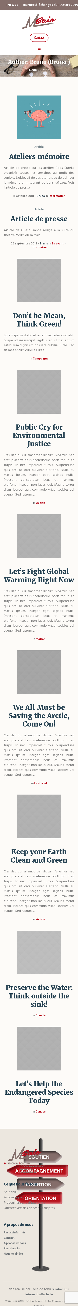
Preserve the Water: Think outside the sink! (39, 996)
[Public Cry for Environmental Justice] (39, 392)
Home (33, 70)
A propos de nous (15, 1243)
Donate (41, 1015)
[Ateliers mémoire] (39, 117)
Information (56, 196)
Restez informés (14, 1232)
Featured (40, 783)
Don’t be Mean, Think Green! (39, 320)
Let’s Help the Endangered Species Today (39, 1092)
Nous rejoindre (13, 1253)
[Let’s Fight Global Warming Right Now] (39, 536)
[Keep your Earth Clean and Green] (39, 816)
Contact (9, 1237)
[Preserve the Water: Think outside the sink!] (39, 952)
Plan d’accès (12, 1248)
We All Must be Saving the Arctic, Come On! (39, 715)
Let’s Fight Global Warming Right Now (39, 575)
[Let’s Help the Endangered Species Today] (39, 1048)
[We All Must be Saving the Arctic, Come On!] (39, 672)
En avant (58, 243)
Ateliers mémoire (39, 156)
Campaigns (40, 358)
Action (40, 503)
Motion (40, 639)
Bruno (41, 196)
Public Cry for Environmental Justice (39, 435)
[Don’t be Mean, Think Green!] (39, 280)
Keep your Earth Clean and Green (39, 856)
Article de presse (39, 219)
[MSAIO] (39, 21)
